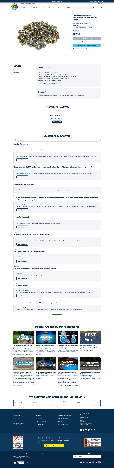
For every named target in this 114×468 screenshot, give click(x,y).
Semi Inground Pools (17, 417)
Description (16, 72)
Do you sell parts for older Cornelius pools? (27, 150)
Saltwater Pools (16, 418)
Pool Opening (60, 420)
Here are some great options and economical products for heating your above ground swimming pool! (46, 375)
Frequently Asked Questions (86, 423)
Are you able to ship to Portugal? (24, 184)
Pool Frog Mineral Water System (64, 415)
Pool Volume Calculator (18, 423)
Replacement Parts (62, 423)
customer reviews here (29, 240)
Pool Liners (38, 417)
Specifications (16, 69)
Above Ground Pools (17, 415)
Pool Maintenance (39, 425)
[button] (15, 403)
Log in (101, 3)
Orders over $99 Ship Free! (57, 1)
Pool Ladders (38, 423)
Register (98, 3)
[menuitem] (24, 8)
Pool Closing (60, 421)
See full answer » (22, 159)
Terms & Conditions (84, 424)
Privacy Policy (83, 426)
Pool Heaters (60, 417)
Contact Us (82, 418)
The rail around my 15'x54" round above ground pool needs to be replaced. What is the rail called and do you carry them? (52, 167)
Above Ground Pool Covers (41, 421)
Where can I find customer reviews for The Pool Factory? (31, 234)
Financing (21, 453)
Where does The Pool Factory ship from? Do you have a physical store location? (39, 303)
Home (14, 12)
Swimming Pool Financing (18, 424)
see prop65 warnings (52, 83)
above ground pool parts (28, 173)
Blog (27, 453)
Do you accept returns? (21, 285)
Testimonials (33, 453)
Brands (14, 453)
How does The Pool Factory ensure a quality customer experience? (35, 268)
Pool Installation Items (62, 425)
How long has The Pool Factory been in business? (29, 251)
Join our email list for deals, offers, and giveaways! (83, 453)
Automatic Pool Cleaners (41, 420)
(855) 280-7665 (85, 414)
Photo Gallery (41, 453)
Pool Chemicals (39, 415)
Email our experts (91, 45)
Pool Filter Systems (40, 424)
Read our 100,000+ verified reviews (17, 1)
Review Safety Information (53, 445)
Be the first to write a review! (57, 122)
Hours (81, 420)
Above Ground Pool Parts (63, 424)
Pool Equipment (39, 418)
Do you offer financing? (21, 217)
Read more (75, 25)
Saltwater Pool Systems (63, 418)
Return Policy (83, 421)
